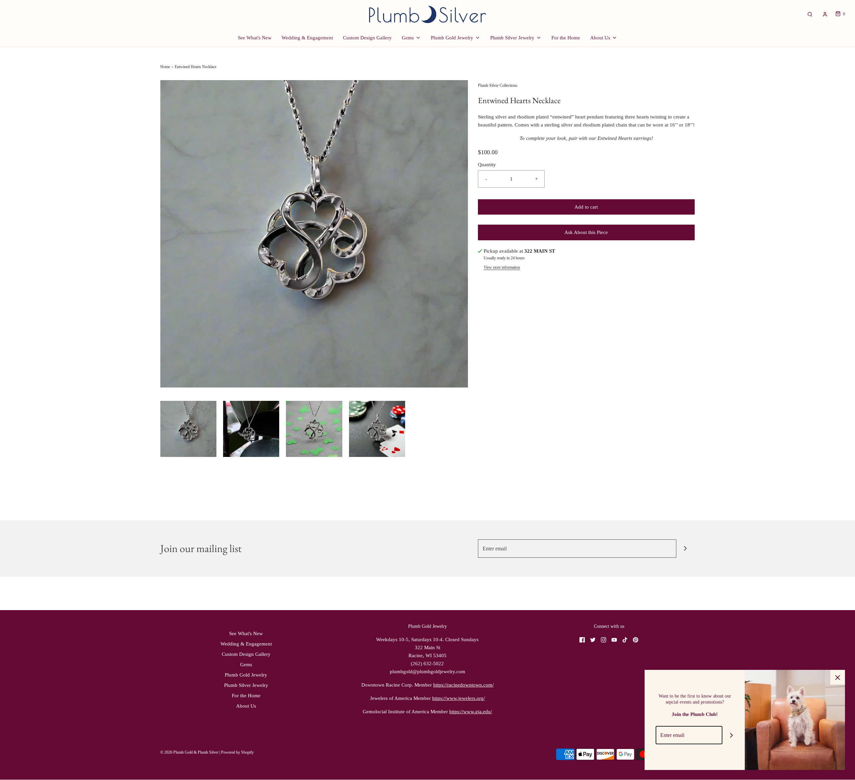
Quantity (487, 164)
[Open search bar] (810, 14)
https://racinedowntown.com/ (463, 685)
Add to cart (586, 207)
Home (165, 66)
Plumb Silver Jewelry (246, 685)
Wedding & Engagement (307, 37)
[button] (188, 429)
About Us (246, 706)
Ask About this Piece (586, 232)
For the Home (565, 37)
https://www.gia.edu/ (470, 711)
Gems (246, 664)
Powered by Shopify (237, 752)
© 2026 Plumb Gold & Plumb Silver (189, 752)
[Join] (685, 548)
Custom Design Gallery (367, 37)
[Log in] (825, 14)
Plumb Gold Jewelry (246, 675)
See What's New (255, 37)
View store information (502, 267)
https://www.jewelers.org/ (458, 698)
